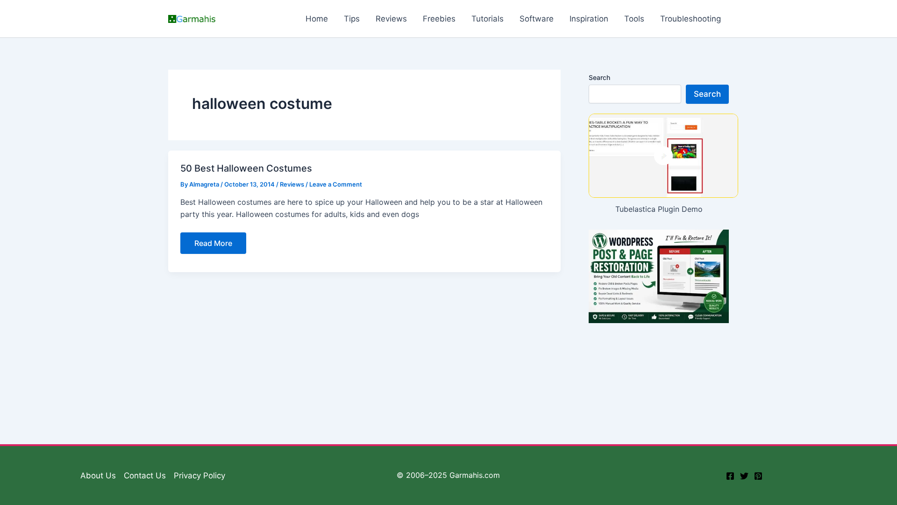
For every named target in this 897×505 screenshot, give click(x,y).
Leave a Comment (335, 184)
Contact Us (145, 475)
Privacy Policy (199, 475)
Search (599, 77)
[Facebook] (730, 476)
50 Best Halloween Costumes (246, 168)
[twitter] (744, 476)
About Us (98, 475)
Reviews (292, 184)
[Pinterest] (758, 476)
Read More (213, 246)
